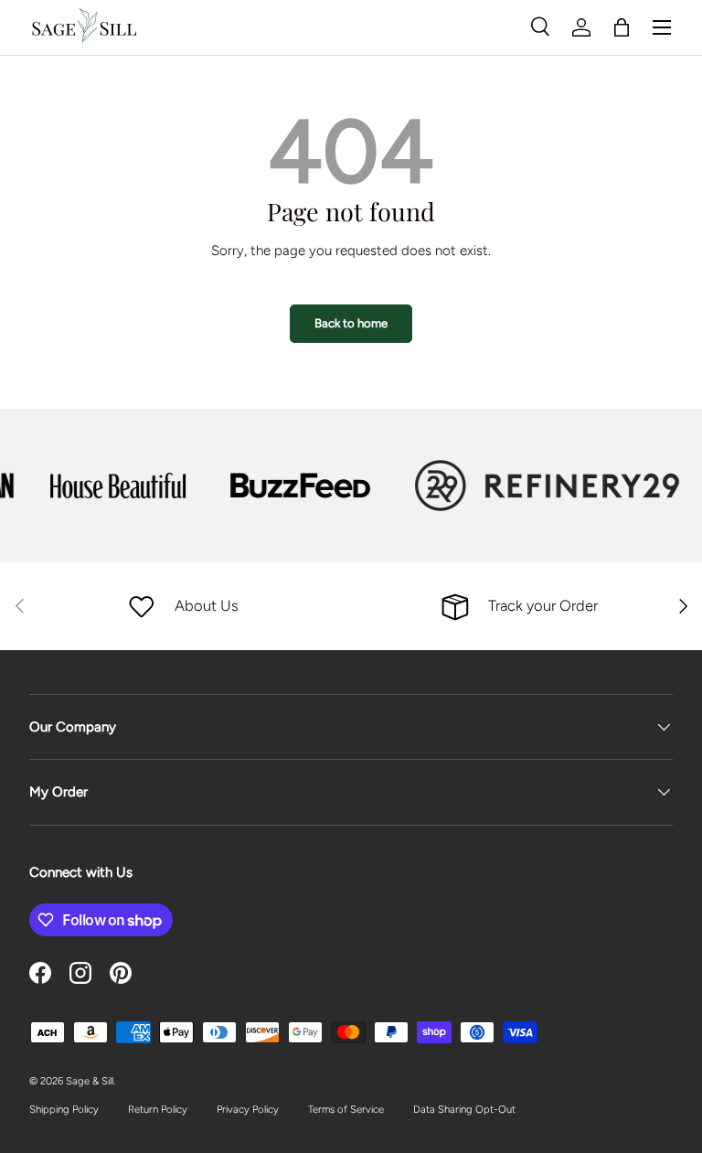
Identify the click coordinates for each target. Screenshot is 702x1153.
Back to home (351, 322)
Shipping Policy (64, 1109)
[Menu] (662, 27)
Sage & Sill (89, 1080)
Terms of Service (346, 1109)
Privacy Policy (248, 1109)
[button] (621, 27)
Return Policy (157, 1109)
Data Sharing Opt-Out (464, 1109)
